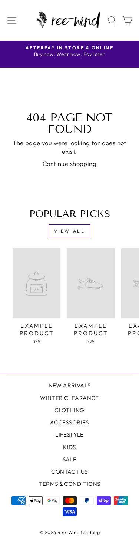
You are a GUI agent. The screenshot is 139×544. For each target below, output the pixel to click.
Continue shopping (69, 163)
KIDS (69, 447)
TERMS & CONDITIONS (69, 483)
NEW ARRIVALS (70, 385)
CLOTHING (69, 410)
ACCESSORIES (69, 422)
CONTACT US (69, 471)
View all (69, 231)
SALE (70, 459)
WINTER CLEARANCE (69, 397)
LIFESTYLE (69, 434)
